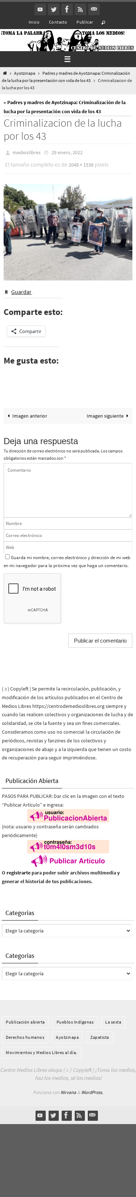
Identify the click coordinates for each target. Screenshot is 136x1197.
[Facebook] (67, 9)
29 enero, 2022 (67, 152)
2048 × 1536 (81, 162)
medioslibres (27, 152)
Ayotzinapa (24, 73)
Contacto (58, 22)
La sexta (113, 1017)
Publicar (85, 22)
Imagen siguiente (105, 410)
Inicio (34, 22)
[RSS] (80, 9)
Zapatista (99, 1032)
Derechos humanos (25, 1032)
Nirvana (68, 1087)
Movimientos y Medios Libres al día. (41, 1047)
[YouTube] (40, 9)
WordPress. (92, 1087)
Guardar (21, 287)
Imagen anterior (29, 410)
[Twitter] (53, 9)
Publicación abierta (25, 1017)
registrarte (18, 868)
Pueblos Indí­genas (75, 1017)
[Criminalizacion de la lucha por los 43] (68, 229)
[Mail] (94, 9)
